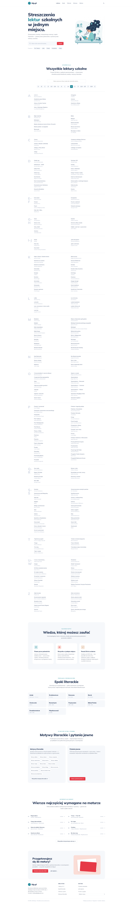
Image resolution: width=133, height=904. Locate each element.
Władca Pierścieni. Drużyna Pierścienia (81, 584)
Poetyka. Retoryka (75, 413)
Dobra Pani (37, 168)
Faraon (36, 202)
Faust (35, 206)
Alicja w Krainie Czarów (40, 103)
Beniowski (36, 129)
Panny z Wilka (37, 431)
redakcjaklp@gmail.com (37, 893)
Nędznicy (36, 364)
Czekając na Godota (76, 147)
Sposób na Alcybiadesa (40, 518)
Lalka (43, 48)
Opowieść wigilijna (75, 397)
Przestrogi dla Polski (76, 450)
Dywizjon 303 (74, 160)
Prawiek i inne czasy (76, 429)
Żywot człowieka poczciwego (78, 609)
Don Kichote (37, 177)
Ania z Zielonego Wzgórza (40, 107)
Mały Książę (37, 331)
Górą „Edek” (37, 227)
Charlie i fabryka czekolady (41, 143)
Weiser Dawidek (38, 580)
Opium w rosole (75, 373)
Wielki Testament (75, 564)
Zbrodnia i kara (38, 601)
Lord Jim (36, 310)
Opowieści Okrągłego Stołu (78, 393)
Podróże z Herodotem (76, 409)
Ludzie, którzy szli (75, 306)
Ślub (72, 514)
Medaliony (36, 343)
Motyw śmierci (43, 757)
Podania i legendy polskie (77, 406)
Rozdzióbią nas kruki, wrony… (78, 472)
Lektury (58, 3)
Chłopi (60, 48)
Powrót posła (74, 421)
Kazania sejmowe (38, 289)
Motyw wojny (34, 763)
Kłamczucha (74, 256)
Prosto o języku (82, 891)
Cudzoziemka (74, 143)
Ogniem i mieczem (39, 393)
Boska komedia (75, 122)
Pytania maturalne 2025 (40, 871)
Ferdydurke (54, 48)
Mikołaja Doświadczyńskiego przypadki (81, 323)
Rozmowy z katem (75, 476)
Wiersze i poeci (62, 891)
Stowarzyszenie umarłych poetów (79, 489)
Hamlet (73, 218)
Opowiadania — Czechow (77, 385)
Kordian (73, 264)
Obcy (35, 381)
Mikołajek (73, 327)
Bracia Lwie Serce (75, 126)
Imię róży (36, 243)
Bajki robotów (37, 116)
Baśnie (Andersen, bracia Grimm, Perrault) (45, 124)
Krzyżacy (73, 277)
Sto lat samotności (39, 530)
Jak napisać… (53, 871)
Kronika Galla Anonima (77, 268)
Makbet (36, 323)
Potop (72, 417)
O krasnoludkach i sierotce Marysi (42, 373)
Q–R (81, 86)
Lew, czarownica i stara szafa (41, 306)
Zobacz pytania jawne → (77, 778)
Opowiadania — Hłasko (77, 389)
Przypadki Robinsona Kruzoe (78, 458)
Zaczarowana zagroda (40, 597)
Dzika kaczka (74, 185)
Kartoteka (36, 281)
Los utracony (74, 298)
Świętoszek (74, 526)
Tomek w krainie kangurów (78, 539)
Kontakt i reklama (101, 900)
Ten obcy (36, 547)
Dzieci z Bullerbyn (75, 168)
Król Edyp (73, 273)
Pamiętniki (36, 414)
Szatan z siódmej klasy (77, 497)
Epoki (63, 3)
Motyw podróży (34, 770)
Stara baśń (37, 522)
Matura (81, 3)
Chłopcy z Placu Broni (39, 147)
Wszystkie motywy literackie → (40, 778)
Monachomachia (75, 343)
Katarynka (36, 285)
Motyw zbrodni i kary (45, 770)
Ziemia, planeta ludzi (76, 597)
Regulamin (95, 900)
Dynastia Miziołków (39, 189)
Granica (36, 231)
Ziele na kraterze (75, 593)
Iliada (35, 239)
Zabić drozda (37, 593)
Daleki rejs (36, 160)
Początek (36, 459)
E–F (51, 86)
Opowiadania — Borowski (77, 381)
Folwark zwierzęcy (75, 206)
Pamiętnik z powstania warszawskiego (44, 410)
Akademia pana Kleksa (40, 99)
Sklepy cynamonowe (39, 505)
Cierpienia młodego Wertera (78, 139)
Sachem (36, 489)
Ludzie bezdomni (75, 302)
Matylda (36, 339)
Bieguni (73, 118)
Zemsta (36, 609)
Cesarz (36, 139)
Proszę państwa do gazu (77, 441)
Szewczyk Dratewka (76, 505)
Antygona (73, 95)
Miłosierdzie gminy (75, 331)
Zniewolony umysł (75, 601)
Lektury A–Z (61, 886)
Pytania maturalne (82, 886)
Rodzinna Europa (38, 476)
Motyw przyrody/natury (36, 773)
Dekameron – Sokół (39, 164)
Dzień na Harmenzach (76, 177)
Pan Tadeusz (37, 48)
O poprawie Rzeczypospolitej (41, 377)
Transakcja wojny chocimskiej (78, 547)
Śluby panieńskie (75, 518)
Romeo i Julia (74, 468)
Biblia (72, 116)
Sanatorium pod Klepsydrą (41, 493)
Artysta (73, 99)
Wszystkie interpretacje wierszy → (66, 841)
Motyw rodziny (51, 763)
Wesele (36, 584)
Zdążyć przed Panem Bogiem (41, 605)
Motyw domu (43, 763)
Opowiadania (74, 377)
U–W (91, 86)
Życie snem (74, 605)
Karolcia (36, 277)
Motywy (75, 3)
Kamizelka (36, 268)
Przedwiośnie (74, 446)
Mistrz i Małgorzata (76, 335)
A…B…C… (36, 95)
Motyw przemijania (35, 767)
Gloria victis (37, 222)
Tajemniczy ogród (38, 539)
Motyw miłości (34, 757)
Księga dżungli (74, 281)
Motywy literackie (62, 894)
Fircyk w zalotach (75, 202)
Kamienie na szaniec (39, 260)
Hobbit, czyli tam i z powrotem (78, 227)
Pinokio (36, 447)
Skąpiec (36, 501)
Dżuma (73, 189)
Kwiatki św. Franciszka (76, 289)
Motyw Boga (45, 767)
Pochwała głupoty (38, 455)
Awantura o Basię (75, 103)
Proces (72, 433)
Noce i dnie (74, 360)
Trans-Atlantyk (75, 543)
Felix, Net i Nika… (38, 210)
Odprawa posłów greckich (40, 385)
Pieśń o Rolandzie (38, 443)
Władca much (74, 580)
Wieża (72, 568)
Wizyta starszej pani (76, 572)
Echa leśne (36, 197)
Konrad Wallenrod (75, 260)
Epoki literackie (61, 889)
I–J (58, 86)
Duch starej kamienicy (39, 181)
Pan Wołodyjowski (38, 422)
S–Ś (85, 86)
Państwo (36, 435)
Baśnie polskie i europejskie (41, 126)
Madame (36, 319)
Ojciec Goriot (37, 397)
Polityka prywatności (87, 900)
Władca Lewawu (75, 576)
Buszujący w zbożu (75, 130)
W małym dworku (38, 572)
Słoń (35, 509)
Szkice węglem (74, 509)
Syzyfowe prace (75, 493)
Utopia (36, 564)
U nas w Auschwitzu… (39, 560)
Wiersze (69, 3)
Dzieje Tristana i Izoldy (77, 172)
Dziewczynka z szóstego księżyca (79, 181)
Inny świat (36, 248)
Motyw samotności (35, 760)
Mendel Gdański (38, 347)
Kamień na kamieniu (39, 264)
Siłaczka (36, 497)
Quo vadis (36, 468)
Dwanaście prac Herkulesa (41, 185)
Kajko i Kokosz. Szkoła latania (41, 256)
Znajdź (60, 43)
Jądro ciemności (75, 243)
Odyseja (36, 389)
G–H (55, 86)
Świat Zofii (73, 522)
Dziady (48, 48)
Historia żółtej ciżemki (76, 222)
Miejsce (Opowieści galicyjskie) (79, 319)
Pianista (36, 439)
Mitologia (73, 339)
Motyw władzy (54, 760)
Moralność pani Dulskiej (77, 347)
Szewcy (73, 501)
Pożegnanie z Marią (76, 425)
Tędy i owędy (37, 551)
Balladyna (36, 120)
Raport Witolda (38, 472)
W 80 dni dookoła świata (40, 568)
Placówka (36, 451)
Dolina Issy (37, 172)
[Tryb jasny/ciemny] (104, 3)
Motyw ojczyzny (54, 767)
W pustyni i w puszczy (39, 576)
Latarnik (36, 302)
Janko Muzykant (75, 239)
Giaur (35, 218)
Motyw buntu (45, 760)
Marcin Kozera (37, 335)
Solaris (36, 514)
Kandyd (36, 273)
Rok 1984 (36, 480)
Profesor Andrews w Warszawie (79, 437)
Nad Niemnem (37, 356)
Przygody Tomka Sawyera (77, 454)
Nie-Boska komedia (76, 356)
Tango (35, 543)
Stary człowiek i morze (40, 526)
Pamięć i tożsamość (39, 406)
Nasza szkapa (37, 360)
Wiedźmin (73, 560)
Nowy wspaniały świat (76, 364)
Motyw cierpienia (53, 757)
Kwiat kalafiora (75, 285)
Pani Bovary (37, 427)
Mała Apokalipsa (38, 327)
